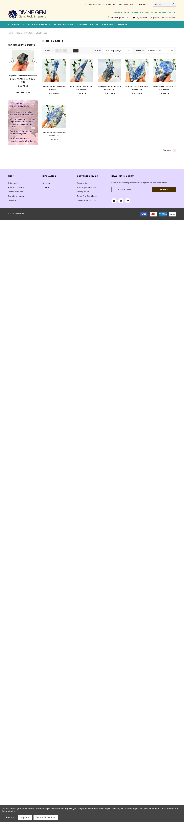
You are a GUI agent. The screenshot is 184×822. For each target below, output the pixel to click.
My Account (141, 4)
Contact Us (82, 183)
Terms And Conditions (87, 196)
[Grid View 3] (65, 50)
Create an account (168, 17)
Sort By (140, 50)
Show (98, 50)
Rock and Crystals (38, 24)
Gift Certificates (126, 4)
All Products (13, 183)
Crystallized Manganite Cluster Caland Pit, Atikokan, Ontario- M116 (23, 79)
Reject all (25, 817)
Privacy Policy (83, 192)
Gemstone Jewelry (87, 24)
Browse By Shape (63, 24)
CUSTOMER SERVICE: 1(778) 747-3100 (100, 4)
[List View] (57, 50)
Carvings (107, 24)
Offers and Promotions (86, 200)
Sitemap (46, 187)
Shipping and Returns (86, 187)
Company (122, 24)
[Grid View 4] (69, 50)
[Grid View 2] (60, 50)
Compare (169, 150)
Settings (10, 817)
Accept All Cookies (45, 817)
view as (49, 50)
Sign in (154, 17)
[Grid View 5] (75, 50)
